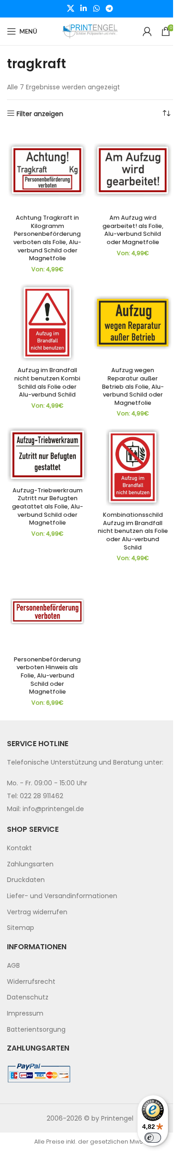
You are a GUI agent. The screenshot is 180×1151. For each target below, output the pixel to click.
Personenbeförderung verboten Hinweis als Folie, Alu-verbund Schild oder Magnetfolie (47, 675)
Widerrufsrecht (31, 981)
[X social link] (70, 8)
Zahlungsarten (30, 864)
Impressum (25, 1013)
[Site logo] (90, 30)
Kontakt (19, 848)
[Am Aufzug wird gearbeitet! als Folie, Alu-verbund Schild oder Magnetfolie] (132, 170)
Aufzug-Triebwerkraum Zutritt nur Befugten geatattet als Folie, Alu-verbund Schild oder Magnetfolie (47, 506)
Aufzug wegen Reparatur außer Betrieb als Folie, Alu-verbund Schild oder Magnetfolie (133, 386)
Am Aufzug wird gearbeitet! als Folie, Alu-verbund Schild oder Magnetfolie (132, 230)
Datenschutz (27, 997)
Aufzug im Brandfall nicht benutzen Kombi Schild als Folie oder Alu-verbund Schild (47, 382)
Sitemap (20, 927)
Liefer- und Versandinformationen (62, 895)
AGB (13, 965)
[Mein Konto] (147, 31)
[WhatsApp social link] (96, 8)
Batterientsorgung (36, 1029)
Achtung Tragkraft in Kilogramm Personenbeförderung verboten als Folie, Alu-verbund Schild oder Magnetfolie (47, 238)
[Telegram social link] (109, 8)
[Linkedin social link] (84, 8)
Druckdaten (26, 879)
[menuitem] (90, 848)
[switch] (152, 1138)
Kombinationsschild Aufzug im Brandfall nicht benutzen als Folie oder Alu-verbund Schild (133, 531)
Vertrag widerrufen (37, 912)
